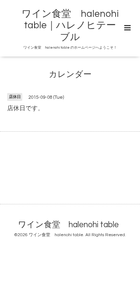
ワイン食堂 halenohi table (68, 225)
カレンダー (70, 74)
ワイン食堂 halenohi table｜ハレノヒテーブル (70, 25)
